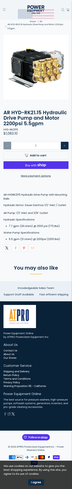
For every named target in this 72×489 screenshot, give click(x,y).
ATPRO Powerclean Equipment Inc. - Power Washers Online (40, 448)
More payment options (36, 176)
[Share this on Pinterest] (24, 248)
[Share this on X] (6, 248)
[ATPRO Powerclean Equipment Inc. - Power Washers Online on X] (13, 414)
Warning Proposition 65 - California (24, 386)
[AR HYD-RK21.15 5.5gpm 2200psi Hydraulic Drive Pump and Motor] (35, 67)
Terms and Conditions (17, 379)
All (41, 21)
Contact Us (10, 350)
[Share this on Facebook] (15, 248)
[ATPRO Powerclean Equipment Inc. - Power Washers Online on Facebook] (5, 414)
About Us (8, 354)
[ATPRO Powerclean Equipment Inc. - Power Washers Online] (36, 10)
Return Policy (11, 375)
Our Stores (9, 358)
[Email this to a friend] (32, 248)
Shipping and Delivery (16, 371)
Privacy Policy (11, 382)
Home (33, 21)
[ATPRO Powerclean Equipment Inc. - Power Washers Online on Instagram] (9, 414)
